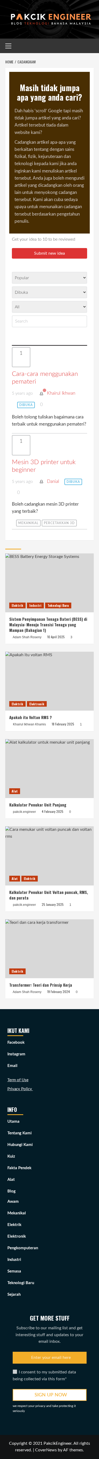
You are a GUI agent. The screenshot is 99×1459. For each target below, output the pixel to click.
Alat (15, 791)
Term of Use (18, 1080)
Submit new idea (49, 253)
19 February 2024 (58, 991)
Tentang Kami (19, 1133)
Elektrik (17, 605)
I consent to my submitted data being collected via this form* (44, 1375)
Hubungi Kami (20, 1145)
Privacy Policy (20, 1089)
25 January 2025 (53, 904)
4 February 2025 (52, 811)
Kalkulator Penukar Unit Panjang (37, 805)
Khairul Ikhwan (61, 393)
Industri (35, 605)
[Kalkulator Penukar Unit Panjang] (49, 768)
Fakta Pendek (19, 1168)
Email (12, 1066)
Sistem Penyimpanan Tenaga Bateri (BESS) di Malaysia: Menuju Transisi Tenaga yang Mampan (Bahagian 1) (48, 624)
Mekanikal (28, 523)
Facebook (16, 1043)
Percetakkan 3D (59, 523)
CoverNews (46, 1450)
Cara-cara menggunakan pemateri (45, 378)
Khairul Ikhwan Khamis (29, 724)
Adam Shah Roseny (27, 637)
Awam (13, 1202)
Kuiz (11, 1156)
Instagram (16, 1054)
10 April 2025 (56, 637)
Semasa (14, 1271)
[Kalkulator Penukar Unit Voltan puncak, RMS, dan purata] (49, 855)
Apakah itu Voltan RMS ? (30, 717)
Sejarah (14, 1295)
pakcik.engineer (24, 812)
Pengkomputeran (22, 1248)
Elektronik (36, 704)
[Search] (90, 45)
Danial (53, 481)
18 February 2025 (63, 724)
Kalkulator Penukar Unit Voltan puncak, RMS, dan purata (48, 895)
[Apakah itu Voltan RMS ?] (49, 681)
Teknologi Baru (58, 605)
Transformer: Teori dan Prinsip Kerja (40, 985)
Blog (11, 1191)
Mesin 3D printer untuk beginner (44, 466)
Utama (13, 1122)
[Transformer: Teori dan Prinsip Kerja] (49, 948)
